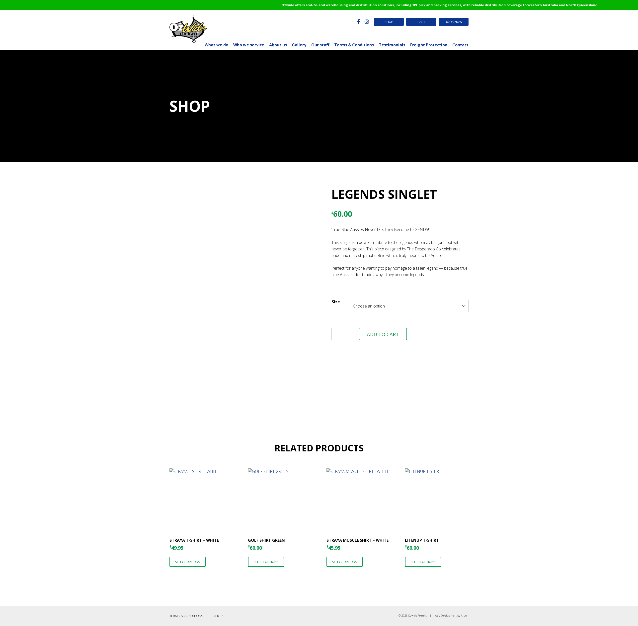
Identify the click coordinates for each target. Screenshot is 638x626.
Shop (389, 21)
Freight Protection (428, 45)
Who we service (248, 45)
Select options (187, 561)
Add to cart (383, 334)
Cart (421, 21)
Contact (460, 45)
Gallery (299, 45)
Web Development (446, 615)
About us (278, 45)
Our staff (320, 45)
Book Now (453, 21)
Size (336, 302)
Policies (217, 616)
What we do (216, 45)
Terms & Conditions (354, 45)
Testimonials (392, 45)
